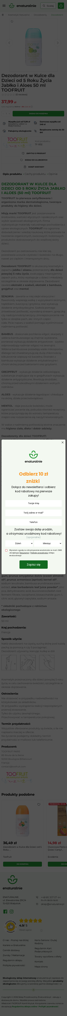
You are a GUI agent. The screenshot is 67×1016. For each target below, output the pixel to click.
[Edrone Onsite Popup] (33, 508)
